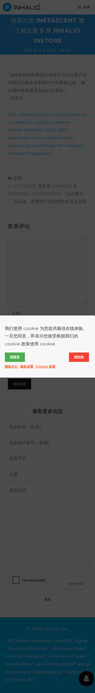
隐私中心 (11, 366)
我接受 (15, 357)
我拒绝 (79, 357)
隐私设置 (26, 366)
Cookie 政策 (45, 366)
